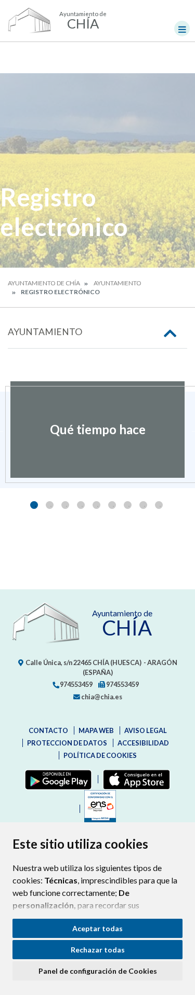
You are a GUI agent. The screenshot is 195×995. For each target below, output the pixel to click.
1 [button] (34, 505)
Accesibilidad (143, 743)
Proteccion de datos (67, 743)
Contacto (48, 730)
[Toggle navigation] (182, 28)
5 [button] (96, 505)
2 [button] (50, 505)
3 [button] (65, 505)
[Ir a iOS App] (134, 779)
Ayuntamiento (117, 283)
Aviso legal (145, 730)
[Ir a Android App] (56, 779)
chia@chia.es (101, 697)
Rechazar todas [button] (98, 949)
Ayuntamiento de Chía (44, 283)
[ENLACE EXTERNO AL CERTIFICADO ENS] (98, 809)
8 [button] (143, 505)
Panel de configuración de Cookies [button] (97, 970)
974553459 (76, 684)
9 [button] (159, 505)
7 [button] (128, 505)
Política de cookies (100, 755)
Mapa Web (96, 730)
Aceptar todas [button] (97, 928)
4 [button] (81, 505)
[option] (97, 429)
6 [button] (112, 505)
